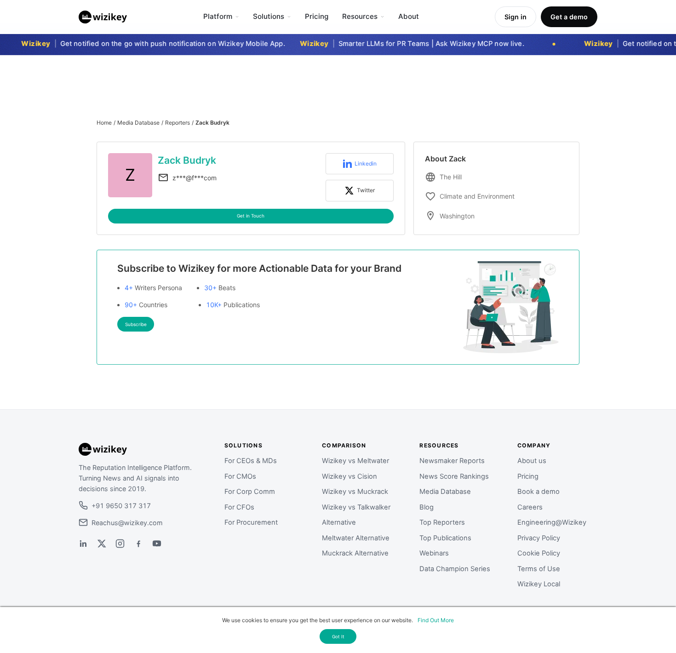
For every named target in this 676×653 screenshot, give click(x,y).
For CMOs (240, 476)
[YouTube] (156, 543)
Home (104, 122)
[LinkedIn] (83, 543)
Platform (217, 16)
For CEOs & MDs (250, 461)
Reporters (177, 122)
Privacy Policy (538, 538)
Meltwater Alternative (356, 538)
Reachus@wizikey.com (127, 523)
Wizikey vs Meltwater (355, 461)
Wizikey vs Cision (349, 476)
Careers (530, 507)
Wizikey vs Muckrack (355, 491)
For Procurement (251, 522)
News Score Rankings (454, 476)
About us (531, 461)
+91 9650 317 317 (121, 506)
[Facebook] (138, 543)
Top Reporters (442, 522)
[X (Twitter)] (101, 543)
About (408, 16)
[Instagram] (120, 543)
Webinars (434, 553)
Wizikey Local (538, 584)
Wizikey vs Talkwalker (356, 507)
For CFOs (239, 507)
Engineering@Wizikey (551, 522)
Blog (426, 507)
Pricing (316, 16)
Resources (360, 16)
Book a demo (538, 491)
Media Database (138, 122)
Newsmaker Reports (452, 461)
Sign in (515, 17)
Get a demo (569, 17)
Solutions (268, 16)
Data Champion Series (454, 569)
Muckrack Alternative (355, 553)
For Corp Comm (249, 491)
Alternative (339, 522)
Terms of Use (538, 569)
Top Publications (445, 538)
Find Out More (436, 620)
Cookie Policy (538, 553)
